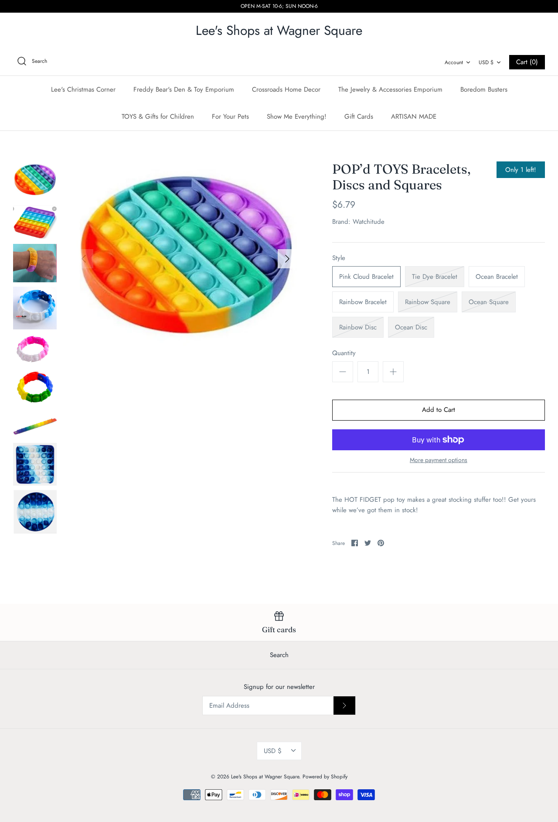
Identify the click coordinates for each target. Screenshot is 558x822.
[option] (185, 258)
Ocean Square (489, 302)
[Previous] (83, 258)
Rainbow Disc (358, 327)
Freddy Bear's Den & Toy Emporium (183, 89)
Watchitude (368, 221)
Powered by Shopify (325, 777)
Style (338, 258)
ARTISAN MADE (413, 116)
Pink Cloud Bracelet (366, 276)
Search (279, 655)
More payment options (438, 460)
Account (454, 62)
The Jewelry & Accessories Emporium (390, 89)
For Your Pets (230, 116)
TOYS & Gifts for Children (158, 116)
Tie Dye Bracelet (434, 276)
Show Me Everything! (297, 116)
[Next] (287, 258)
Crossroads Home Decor (286, 89)
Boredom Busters (483, 89)
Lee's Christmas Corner (83, 89)
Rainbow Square (427, 302)
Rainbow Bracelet (363, 302)
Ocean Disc (411, 327)
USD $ (486, 62)
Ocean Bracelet (497, 276)
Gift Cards (358, 116)
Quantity (344, 353)
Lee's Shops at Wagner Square (265, 777)
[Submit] (344, 705)
